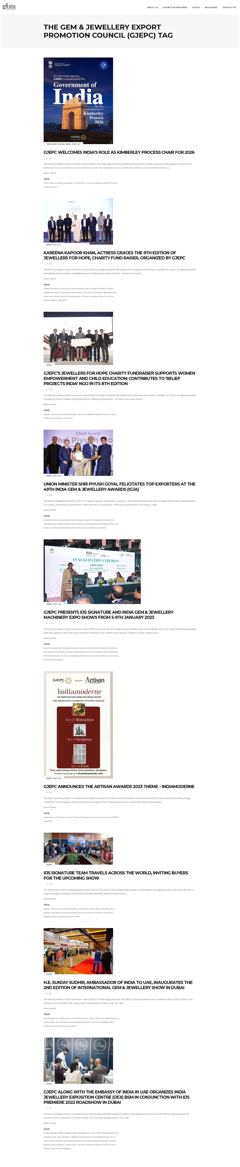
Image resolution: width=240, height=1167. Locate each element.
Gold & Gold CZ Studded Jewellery (64, 909)
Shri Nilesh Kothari (107, 524)
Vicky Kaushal (57, 418)
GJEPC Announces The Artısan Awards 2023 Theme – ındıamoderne (119, 786)
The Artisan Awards (64, 817)
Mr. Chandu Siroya (62, 1018)
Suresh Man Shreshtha (94, 913)
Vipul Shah (62, 300)
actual (46, 183)
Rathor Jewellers (55, 1141)
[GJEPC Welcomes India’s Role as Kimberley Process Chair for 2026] (78, 101)
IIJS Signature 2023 (86, 909)
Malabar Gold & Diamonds (76, 652)
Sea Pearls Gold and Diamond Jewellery (93, 1141)
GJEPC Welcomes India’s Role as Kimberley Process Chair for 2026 (119, 152)
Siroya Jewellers (57, 1145)
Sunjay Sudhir (70, 1145)
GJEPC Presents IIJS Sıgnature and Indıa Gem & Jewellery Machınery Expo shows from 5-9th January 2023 (108, 615)
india (52, 183)
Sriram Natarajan (74, 296)
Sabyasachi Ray (110, 292)
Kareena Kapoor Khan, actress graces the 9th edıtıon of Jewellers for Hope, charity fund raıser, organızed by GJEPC (114, 255)
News (68, 144)
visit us (76, 144)
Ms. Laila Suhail (62, 1022)
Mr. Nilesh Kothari (109, 1018)
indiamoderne (49, 817)
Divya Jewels (102, 1133)
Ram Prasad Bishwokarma (73, 913)
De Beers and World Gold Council (57, 289)
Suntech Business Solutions (80, 1022)
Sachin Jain (48, 296)
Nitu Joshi (87, 292)
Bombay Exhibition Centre (74, 648)
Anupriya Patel (56, 648)
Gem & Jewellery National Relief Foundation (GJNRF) (92, 289)
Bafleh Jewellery (64, 1133)
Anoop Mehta (64, 520)
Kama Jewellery (63, 1137)
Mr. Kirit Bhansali (78, 1018)
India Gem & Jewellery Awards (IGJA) (99, 520)
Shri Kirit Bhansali (91, 524)
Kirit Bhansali (79, 183)
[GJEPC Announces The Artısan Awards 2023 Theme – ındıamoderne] (78, 724)
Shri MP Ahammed (51, 656)
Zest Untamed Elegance (61, 1148)
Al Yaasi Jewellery (50, 1133)
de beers (47, 414)
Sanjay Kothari (60, 296)
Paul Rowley (97, 292)
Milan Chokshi (76, 292)
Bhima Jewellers (79, 1133)
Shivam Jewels (77, 524)
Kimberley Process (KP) (64, 183)
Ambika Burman (51, 520)
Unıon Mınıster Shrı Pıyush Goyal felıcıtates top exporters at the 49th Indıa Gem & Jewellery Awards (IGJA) (119, 487)
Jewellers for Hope (51, 292)
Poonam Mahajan (95, 652)
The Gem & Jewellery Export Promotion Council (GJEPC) (73, 528)
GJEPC (46, 909)
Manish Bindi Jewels (101, 1137)
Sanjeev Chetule (63, 524)
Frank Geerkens (77, 520)
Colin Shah (91, 1133)
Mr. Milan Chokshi (93, 1018)
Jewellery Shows (56, 144)
